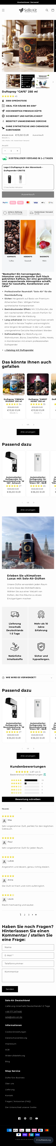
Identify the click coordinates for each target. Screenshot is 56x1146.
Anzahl (5, 145)
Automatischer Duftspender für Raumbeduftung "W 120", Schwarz (13, 480)
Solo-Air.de (24, 1139)
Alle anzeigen (28, 432)
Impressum (10, 1044)
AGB (7, 1050)
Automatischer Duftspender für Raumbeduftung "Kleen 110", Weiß (37, 480)
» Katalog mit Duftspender (19, 350)
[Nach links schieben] (3, 82)
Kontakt (9, 1095)
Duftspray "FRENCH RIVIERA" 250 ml (14, 400)
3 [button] (28, 914)
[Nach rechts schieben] (53, 82)
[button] (3, 10)
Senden (10, 989)
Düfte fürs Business (14, 1077)
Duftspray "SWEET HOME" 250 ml (38, 400)
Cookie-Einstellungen (15, 1032)
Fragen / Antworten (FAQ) (18, 1101)
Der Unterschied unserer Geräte (20, 1107)
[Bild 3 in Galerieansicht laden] (42, 81)
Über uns (9, 1083)
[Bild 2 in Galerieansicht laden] (28, 81)
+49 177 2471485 (13, 1011)
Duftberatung (43, 1140)
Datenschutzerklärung (16, 1038)
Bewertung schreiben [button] (28, 799)
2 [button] (24, 914)
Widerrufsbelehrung (15, 1055)
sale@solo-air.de (13, 1017)
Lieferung (10, 1089)
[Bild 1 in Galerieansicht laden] (13, 81)
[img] (8, 816)
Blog (7, 1061)
